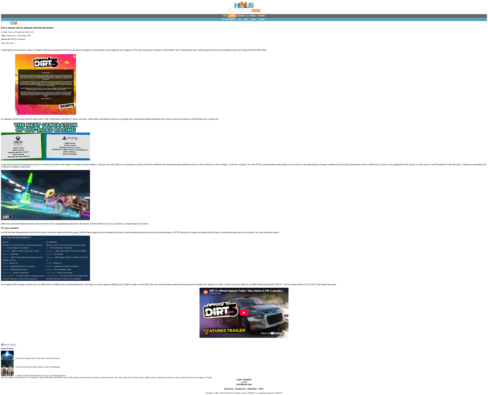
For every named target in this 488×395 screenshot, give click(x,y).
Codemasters (11, 36)
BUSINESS (241, 16)
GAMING (232, 16)
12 (16, 367)
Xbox (253, 19)
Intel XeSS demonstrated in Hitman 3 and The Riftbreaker (39, 367)
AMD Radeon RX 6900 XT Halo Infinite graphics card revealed (67, 377)
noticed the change (188, 232)
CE (248, 16)
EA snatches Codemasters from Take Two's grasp (109, 377)
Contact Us (240, 389)
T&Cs (261, 389)
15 (16, 358)
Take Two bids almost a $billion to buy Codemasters (147, 377)
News (261, 19)
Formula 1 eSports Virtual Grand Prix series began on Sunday (189, 377)
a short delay (98, 50)
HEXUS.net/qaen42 (18, 39)
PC (240, 19)
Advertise (252, 389)
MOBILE (253, 16)
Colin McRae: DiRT (24, 36)
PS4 (246, 19)
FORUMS (261, 16)
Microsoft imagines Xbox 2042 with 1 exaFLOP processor (39, 358)
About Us (228, 389)
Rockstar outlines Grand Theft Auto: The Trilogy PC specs (22, 377)
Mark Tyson (8, 32)
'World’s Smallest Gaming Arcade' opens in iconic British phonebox (41, 376)
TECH (225, 16)
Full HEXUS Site (244, 384)
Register (247, 379)
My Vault (10, 43)
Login (239, 379)
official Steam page (88, 232)
